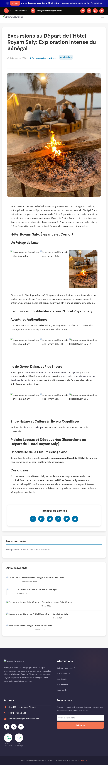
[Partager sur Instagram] (58, 519)
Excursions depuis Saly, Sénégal (56, 602)
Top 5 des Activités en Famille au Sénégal (36, 589)
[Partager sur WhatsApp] (50, 519)
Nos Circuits (62, 679)
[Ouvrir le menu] (102, 19)
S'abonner (80, 725)
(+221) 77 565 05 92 (17, 713)
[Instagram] (101, 10)
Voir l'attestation (94, 3)
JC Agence (82, 760)
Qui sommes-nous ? (66, 668)
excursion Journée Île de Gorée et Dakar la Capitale (52, 372)
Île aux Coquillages (33, 427)
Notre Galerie (62, 684)
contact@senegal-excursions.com (24, 718)
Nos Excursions (63, 673)
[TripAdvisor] (82, 10)
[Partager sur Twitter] (66, 519)
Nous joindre (62, 690)
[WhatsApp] (95, 10)
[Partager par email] (75, 519)
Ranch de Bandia (43, 625)
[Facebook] (89, 10)
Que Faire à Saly (60, 614)
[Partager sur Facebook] (33, 519)
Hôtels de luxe (66, 57)
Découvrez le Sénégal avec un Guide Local (43, 577)
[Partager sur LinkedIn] (41, 519)
